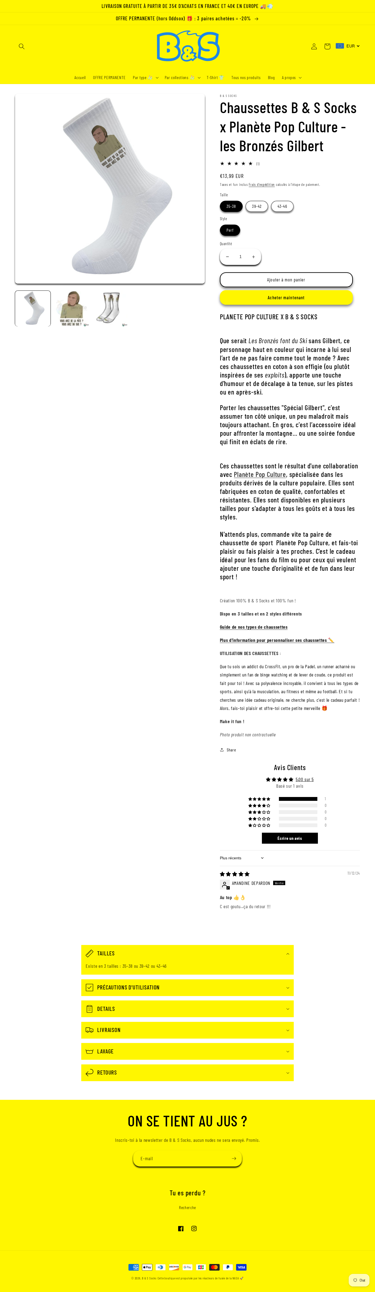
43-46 (282, 206)
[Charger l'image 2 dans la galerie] (71, 308)
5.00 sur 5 (305, 779)
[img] (235, 874)
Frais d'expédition (262, 184)
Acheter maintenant (286, 297)
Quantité (226, 243)
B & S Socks (149, 1278)
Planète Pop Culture (260, 474)
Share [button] (231, 749)
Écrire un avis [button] (290, 838)
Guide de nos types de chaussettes (254, 627)
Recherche (187, 1207)
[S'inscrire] (233, 1158)
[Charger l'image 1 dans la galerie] (33, 308)
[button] (21, 46)
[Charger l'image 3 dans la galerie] (110, 308)
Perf (230, 230)
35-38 (231, 206)
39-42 (257, 206)
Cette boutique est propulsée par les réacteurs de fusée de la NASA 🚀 (201, 1278)
